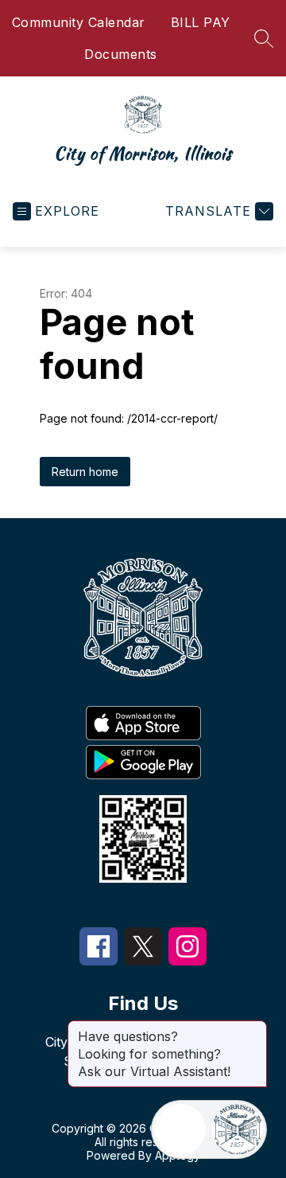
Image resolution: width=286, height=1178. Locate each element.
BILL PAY (200, 22)
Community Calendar (78, 22)
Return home (85, 471)
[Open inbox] (180, 1129)
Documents (120, 54)
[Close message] (254, 1028)
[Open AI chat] (237, 1129)
